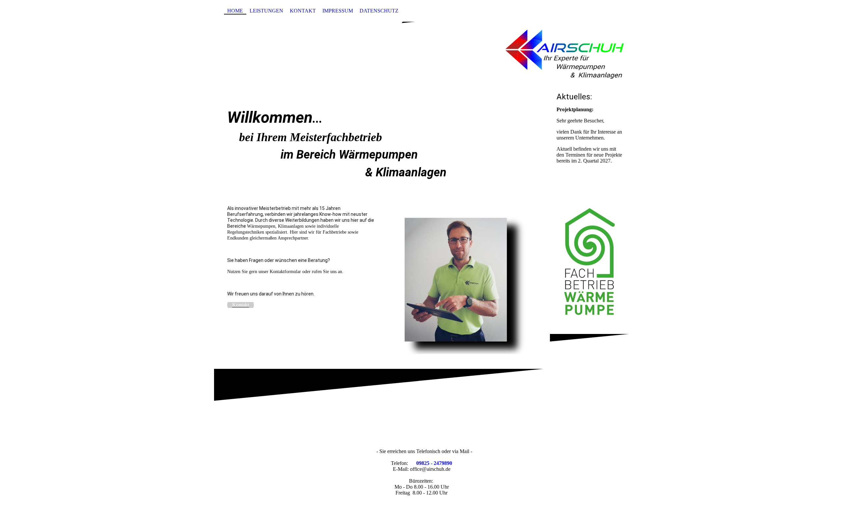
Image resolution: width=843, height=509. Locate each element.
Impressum (337, 10)
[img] (421, 54)
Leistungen (266, 10)
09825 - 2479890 (434, 463)
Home (235, 10)
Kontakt (303, 10)
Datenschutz (379, 10)
